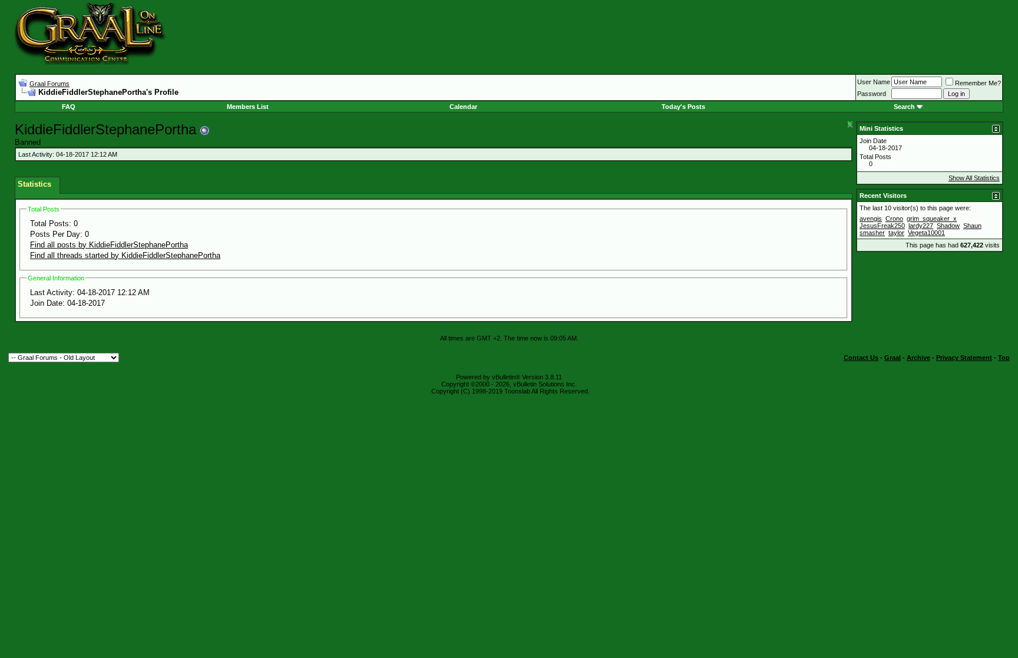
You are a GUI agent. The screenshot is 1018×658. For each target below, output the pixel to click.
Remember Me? (978, 83)
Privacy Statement (964, 357)
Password (871, 93)
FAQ (68, 106)
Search (904, 106)
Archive (918, 357)
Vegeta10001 (926, 232)
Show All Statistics (974, 177)
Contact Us (861, 357)
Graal (892, 357)
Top (1004, 357)
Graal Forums (49, 83)
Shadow (948, 225)
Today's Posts (683, 106)
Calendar (463, 106)
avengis (871, 218)
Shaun (972, 225)
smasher (872, 232)
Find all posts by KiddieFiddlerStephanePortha (109, 244)
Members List (248, 106)
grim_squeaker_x (932, 218)
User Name (873, 81)
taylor (896, 232)
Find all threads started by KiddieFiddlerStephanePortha (125, 255)
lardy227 (920, 225)
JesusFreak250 (882, 225)
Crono (894, 218)
